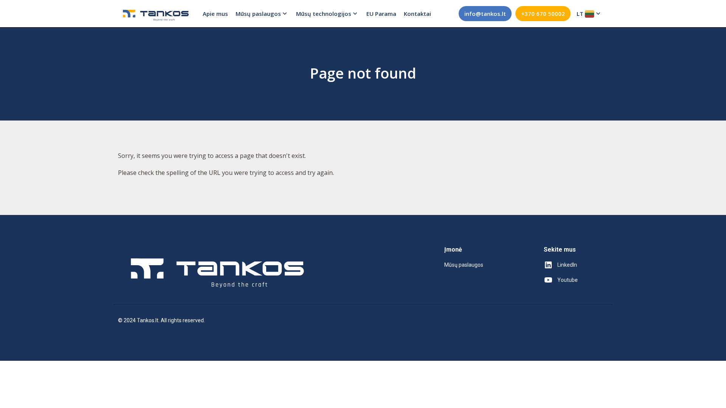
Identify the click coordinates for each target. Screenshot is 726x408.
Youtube (567, 280)
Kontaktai (417, 13)
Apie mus (215, 13)
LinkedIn (567, 265)
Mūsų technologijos (323, 13)
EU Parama (381, 13)
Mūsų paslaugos (258, 13)
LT (580, 13)
